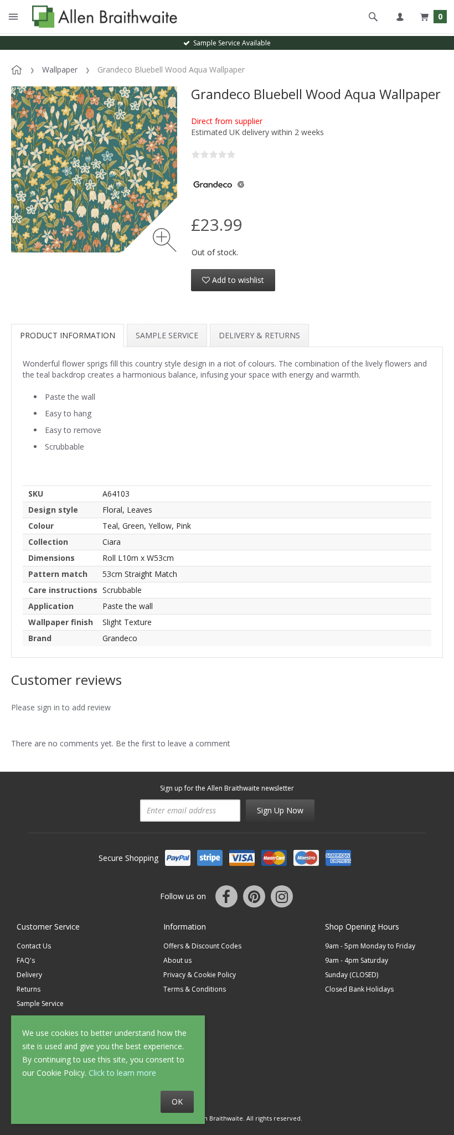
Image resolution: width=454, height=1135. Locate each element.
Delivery (29, 974)
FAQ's (26, 960)
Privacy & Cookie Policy (199, 974)
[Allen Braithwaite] (102, 17)
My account (399, 16)
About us (177, 960)
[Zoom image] (165, 240)
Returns (28, 989)
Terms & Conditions (194, 989)
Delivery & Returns (259, 335)
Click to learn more (122, 1072)
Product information (67, 335)
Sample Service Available (230, 43)
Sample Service (167, 335)
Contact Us (34, 946)
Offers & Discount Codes (202, 946)
